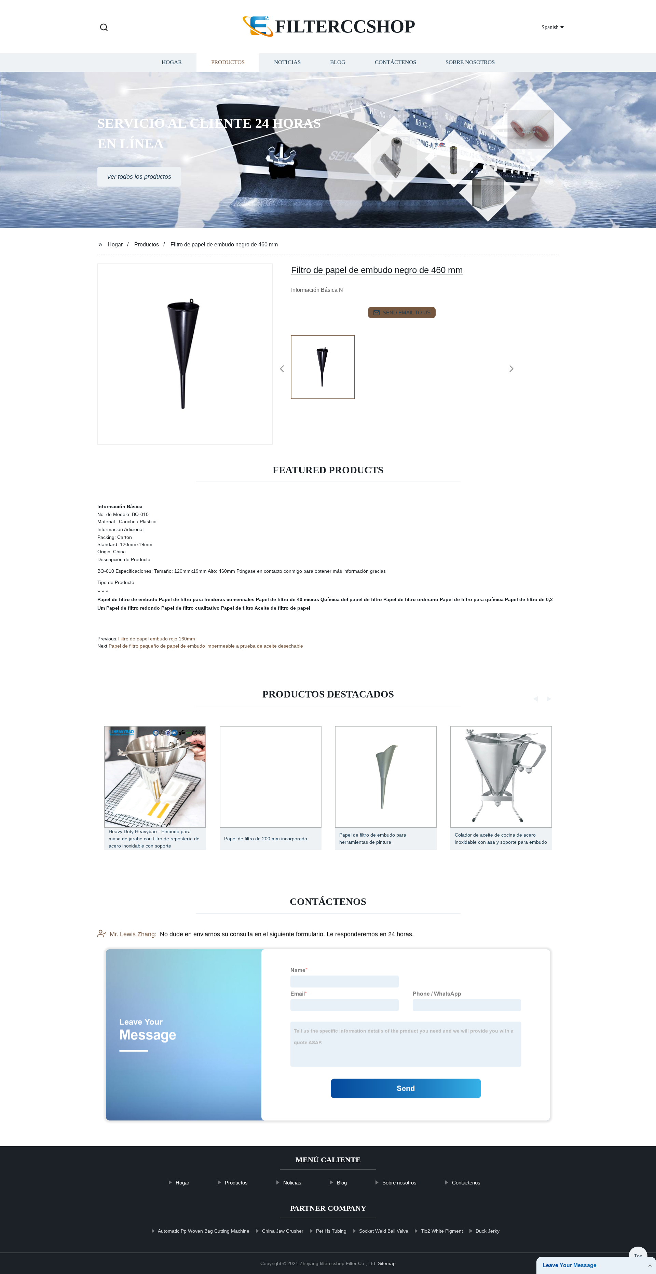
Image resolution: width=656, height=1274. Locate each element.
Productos (228, 62)
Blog (337, 62)
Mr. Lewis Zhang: (133, 934)
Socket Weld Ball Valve (383, 1231)
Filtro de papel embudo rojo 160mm (156, 638)
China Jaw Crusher (282, 1231)
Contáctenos (395, 62)
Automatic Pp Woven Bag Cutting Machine (203, 1231)
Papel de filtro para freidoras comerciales (207, 599)
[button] (103, 28)
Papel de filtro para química (472, 599)
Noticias (287, 62)
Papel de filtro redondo (133, 608)
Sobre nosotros (470, 62)
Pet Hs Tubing (331, 1231)
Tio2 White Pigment (442, 1231)
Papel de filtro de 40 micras (287, 599)
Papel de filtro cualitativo (190, 608)
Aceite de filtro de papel (282, 608)
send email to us (406, 312)
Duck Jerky (488, 1231)
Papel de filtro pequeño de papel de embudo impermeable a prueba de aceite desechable (206, 646)
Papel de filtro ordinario (410, 599)
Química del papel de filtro (351, 599)
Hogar (172, 62)
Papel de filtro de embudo (127, 599)
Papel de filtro (237, 608)
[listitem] (328, 366)
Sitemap (387, 1263)
